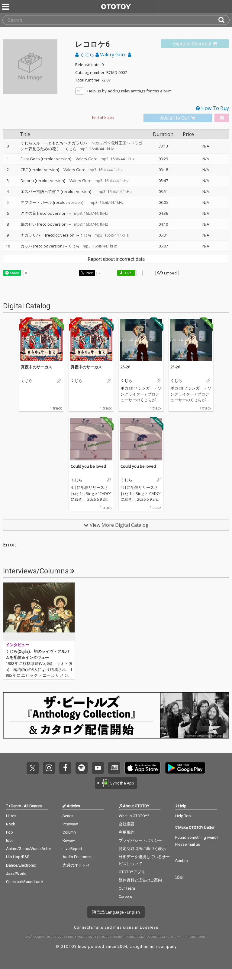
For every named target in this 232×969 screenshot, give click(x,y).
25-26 (125, 367)
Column (69, 832)
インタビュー (17, 644)
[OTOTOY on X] (33, 768)
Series (68, 816)
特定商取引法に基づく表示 (142, 848)
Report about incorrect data (116, 259)
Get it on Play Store (185, 768)
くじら (87, 54)
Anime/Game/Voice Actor (28, 848)
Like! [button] (128, 272)
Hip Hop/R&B (18, 857)
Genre (16, 806)
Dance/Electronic (21, 865)
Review (69, 840)
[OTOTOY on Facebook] (65, 768)
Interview (70, 824)
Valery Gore (113, 54)
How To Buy (214, 108)
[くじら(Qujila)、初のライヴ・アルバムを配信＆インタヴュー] (39, 611)
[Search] (223, 20)
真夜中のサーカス (36, 367)
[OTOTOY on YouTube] (98, 768)
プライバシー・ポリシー (140, 840)
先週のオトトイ (76, 865)
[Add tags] (79, 91)
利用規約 (126, 832)
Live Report (72, 848)
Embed (170, 273)
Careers (125, 896)
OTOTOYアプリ (132, 872)
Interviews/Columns (36, 571)
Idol (9, 840)
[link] (195, 44)
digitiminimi (145, 946)
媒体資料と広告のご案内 (140, 880)
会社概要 (126, 824)
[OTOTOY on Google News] (114, 768)
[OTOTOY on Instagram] (49, 768)
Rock (10, 824)
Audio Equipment (78, 857)
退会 (179, 877)
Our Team (127, 888)
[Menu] (6, 6)
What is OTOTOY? (134, 816)
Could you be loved (88, 466)
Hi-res (11, 816)
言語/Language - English (117, 912)
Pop (9, 832)
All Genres (33, 806)
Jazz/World (16, 873)
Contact (182, 860)
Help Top (183, 816)
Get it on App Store (142, 768)
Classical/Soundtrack (25, 881)
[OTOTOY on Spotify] (82, 768)
